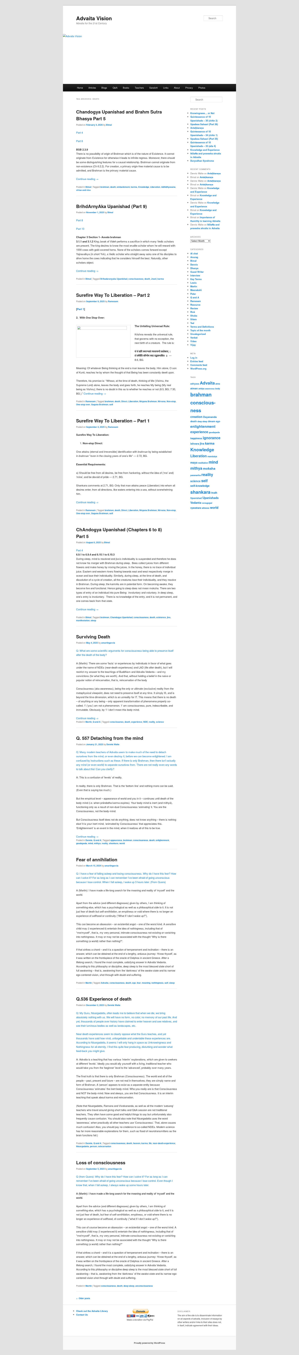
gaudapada (81, 843)
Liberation (155, 186)
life (150, 1143)
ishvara (194, 443)
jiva (168, 617)
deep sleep (129, 1285)
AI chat (194, 253)
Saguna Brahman (99, 404)
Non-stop (171, 401)
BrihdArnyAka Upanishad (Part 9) (111, 206)
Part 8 (79, 220)
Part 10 (80, 229)
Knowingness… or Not (202, 113)
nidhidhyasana (168, 186)
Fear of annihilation (96, 859)
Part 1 (80, 309)
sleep (93, 620)
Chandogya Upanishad (121, 617)
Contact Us (82, 1314)
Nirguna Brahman (148, 401)
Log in (193, 357)
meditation (203, 462)
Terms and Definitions (202, 326)
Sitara (193, 319)
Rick (192, 312)
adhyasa (194, 383)
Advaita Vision (94, 18)
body (217, 388)
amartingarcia (108, 642)
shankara (113, 843)
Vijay (193, 344)
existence (161, 617)
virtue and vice (83, 190)
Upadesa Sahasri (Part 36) (204, 124)
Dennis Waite (112, 744)
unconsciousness (144, 1285)
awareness (210, 388)
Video (193, 341)
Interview (195, 275)
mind (90, 843)
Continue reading (87, 179)
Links (166, 87)
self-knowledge (200, 486)
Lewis (193, 282)
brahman (104, 186)
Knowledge (143, 186)
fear (139, 982)
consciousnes (117, 721)
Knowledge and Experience (205, 149)
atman (194, 388)
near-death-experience (164, 1143)
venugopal (207, 503)
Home (80, 87)
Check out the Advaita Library (92, 1311)
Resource (195, 304)
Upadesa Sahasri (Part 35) (204, 138)
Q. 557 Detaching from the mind (109, 738)
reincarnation (104, 1146)
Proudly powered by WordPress (149, 1342)
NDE (145, 721)
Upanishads (210, 498)
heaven (136, 1143)
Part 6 (79, 141)
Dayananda (210, 417)
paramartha (195, 475)
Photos (201, 87)
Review (194, 308)
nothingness (157, 982)
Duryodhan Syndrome (202, 160)
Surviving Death (93, 636)
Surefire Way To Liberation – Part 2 (113, 295)
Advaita (104, 982)
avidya (201, 388)
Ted (192, 323)
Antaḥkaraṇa (197, 127)
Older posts (83, 1298)
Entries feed (196, 361)
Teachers (139, 87)
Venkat (193, 337)
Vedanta (195, 502)
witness (205, 507)
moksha (209, 468)
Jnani (153, 278)
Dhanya (194, 268)
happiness (196, 438)
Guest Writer (197, 271)
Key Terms (196, 279)
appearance (116, 840)
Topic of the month (200, 330)
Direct (124, 401)
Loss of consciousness (100, 1162)
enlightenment (202, 426)
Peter (193, 293)
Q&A (115, 87)
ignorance (211, 437)
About (177, 87)
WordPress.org (198, 368)
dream (211, 421)
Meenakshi (196, 290)
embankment (123, 186)
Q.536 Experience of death (104, 999)
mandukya (212, 456)
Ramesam (113, 301)
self (111, 404)
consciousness (135, 278)
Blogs (104, 87)
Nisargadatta (82, 1146)
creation (196, 416)
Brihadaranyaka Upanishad (113, 278)
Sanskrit (153, 87)
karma (134, 186)
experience (136, 721)
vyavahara (195, 507)
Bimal (109, 124)
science (160, 721)
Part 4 (79, 132)
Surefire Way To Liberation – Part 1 (113, 420)
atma (217, 383)
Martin (88, 721)
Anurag (194, 257)
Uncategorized (198, 334)
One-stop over (83, 404)
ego (134, 982)
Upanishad (196, 498)
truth (214, 493)
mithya (97, 843)
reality (152, 721)
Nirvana (162, 401)
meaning (146, 982)
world (122, 843)
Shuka (193, 315)
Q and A (97, 721)
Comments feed (198, 365)
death (113, 186)
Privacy (189, 87)
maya (193, 462)
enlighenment (162, 840)
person (93, 1146)
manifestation (83, 620)
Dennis (88, 840)
